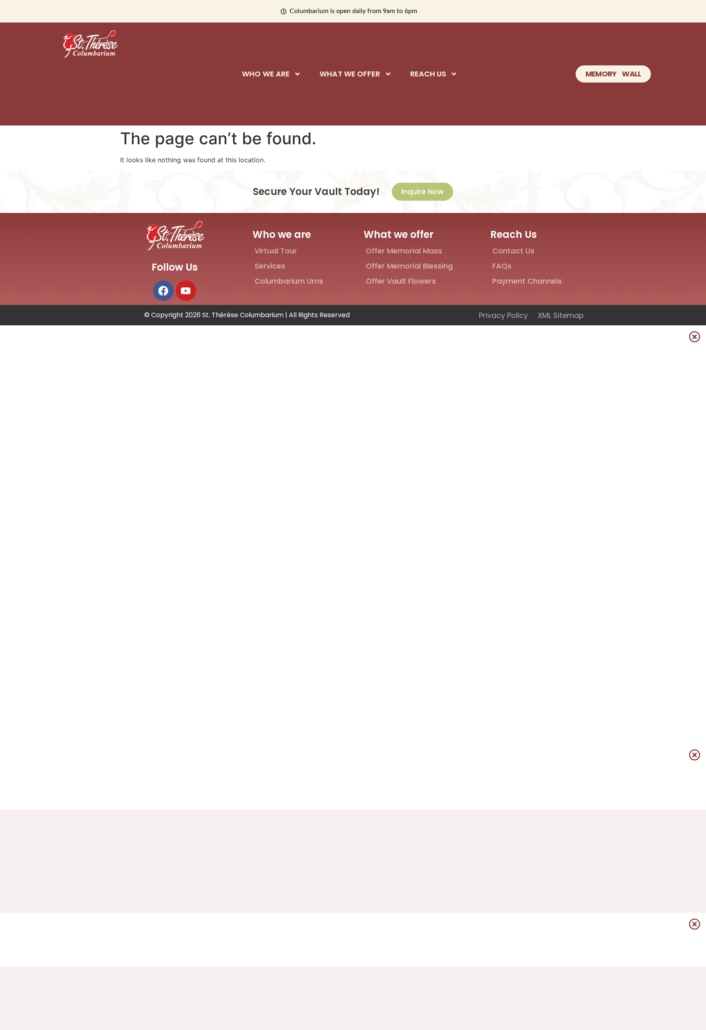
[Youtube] (186, 290)
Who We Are (266, 74)
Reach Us (428, 74)
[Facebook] (163, 290)
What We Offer (349, 74)
